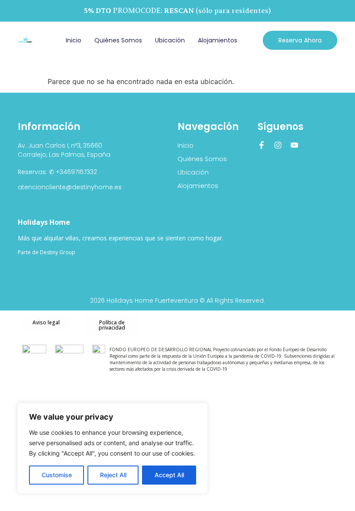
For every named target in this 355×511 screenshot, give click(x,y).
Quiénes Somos (118, 40)
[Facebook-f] (261, 145)
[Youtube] (294, 145)
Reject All (113, 475)
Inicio (73, 40)
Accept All (169, 475)
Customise (57, 475)
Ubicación (170, 40)
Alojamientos (217, 40)
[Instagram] (278, 145)
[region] (112, 448)
